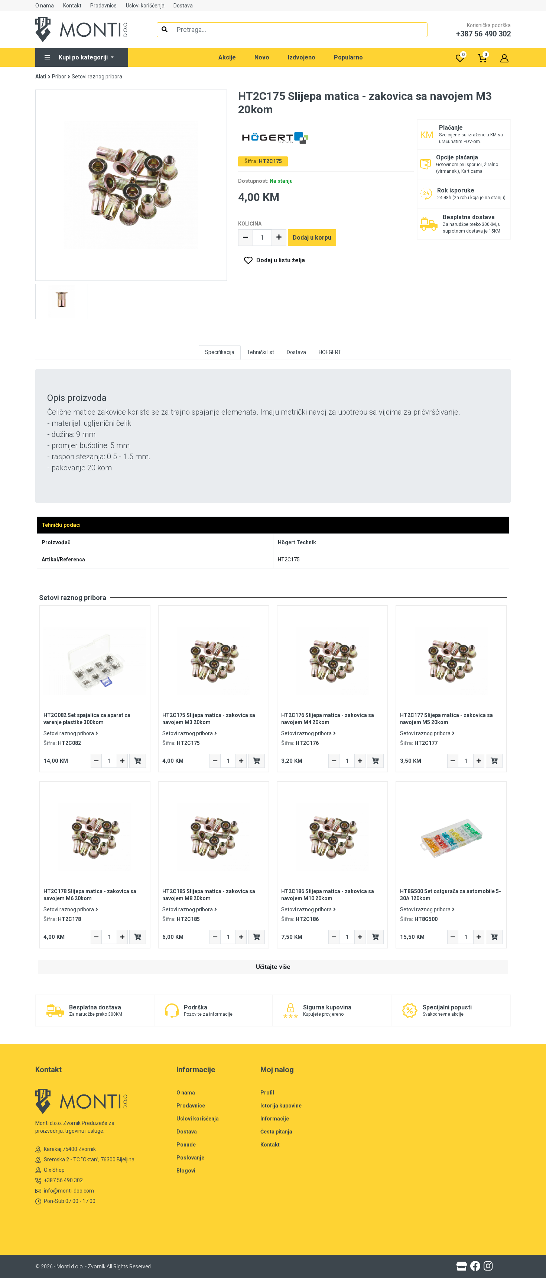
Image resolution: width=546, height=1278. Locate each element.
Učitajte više (273, 966)
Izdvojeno (301, 57)
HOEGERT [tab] (330, 352)
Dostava (183, 6)
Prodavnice (103, 6)
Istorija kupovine (281, 1106)
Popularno (348, 57)
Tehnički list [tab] (260, 352)
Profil (267, 1093)
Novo (261, 57)
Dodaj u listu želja (280, 260)
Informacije (274, 1119)
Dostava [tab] (296, 352)
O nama (44, 6)
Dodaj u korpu (312, 237)
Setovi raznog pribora (97, 77)
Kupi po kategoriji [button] (84, 57)
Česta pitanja (276, 1132)
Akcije (227, 57)
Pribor (59, 77)
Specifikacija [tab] (219, 352)
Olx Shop (54, 1170)
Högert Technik (297, 542)
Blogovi (185, 1171)
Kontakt (72, 6)
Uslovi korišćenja (145, 6)
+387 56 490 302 (63, 1180)
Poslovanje (190, 1158)
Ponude (186, 1145)
